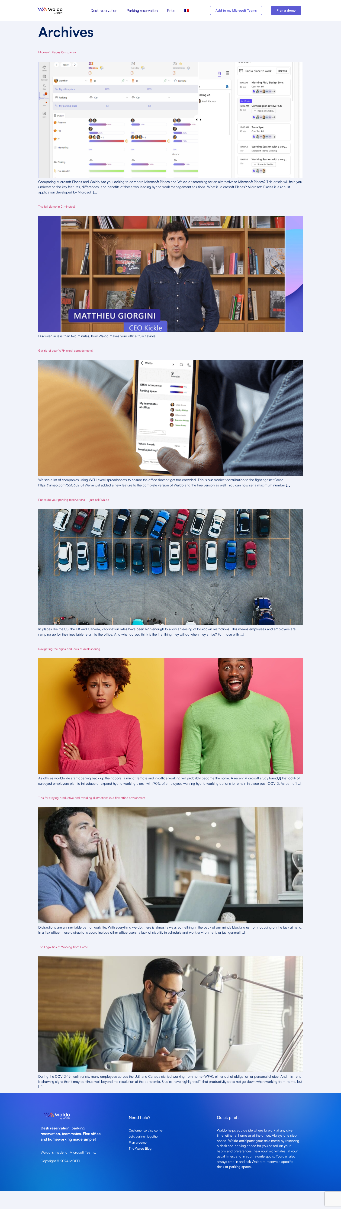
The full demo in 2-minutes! (56, 206)
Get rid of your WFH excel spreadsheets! (65, 350)
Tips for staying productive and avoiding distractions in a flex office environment (91, 798)
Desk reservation (104, 10)
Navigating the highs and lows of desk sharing (69, 649)
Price (171, 10)
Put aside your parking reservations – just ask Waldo (73, 500)
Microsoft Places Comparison (57, 52)
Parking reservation (142, 10)
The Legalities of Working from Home (63, 947)
